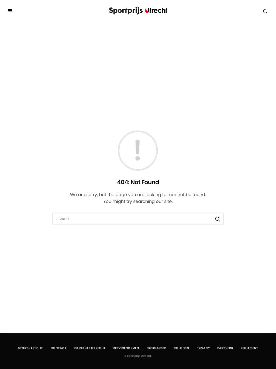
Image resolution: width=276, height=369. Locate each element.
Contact (58, 348)
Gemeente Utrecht (90, 348)
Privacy (203, 348)
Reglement (249, 348)
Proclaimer (156, 348)
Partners (225, 348)
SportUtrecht (30, 348)
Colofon (181, 348)
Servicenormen (126, 348)
